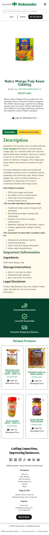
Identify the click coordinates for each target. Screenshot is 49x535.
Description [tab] (10, 132)
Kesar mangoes (10, 149)
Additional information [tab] (29, 132)
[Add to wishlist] (19, 351)
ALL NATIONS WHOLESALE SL (28, 89)
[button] (45, 4)
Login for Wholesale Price (25, 118)
